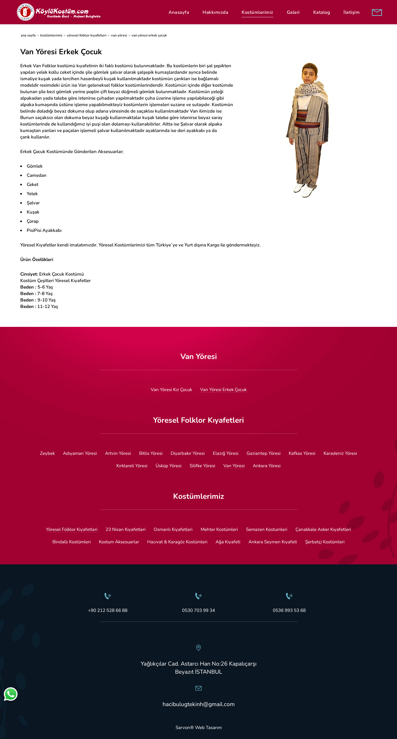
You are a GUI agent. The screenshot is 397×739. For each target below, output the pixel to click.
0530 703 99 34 (198, 610)
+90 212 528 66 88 (107, 610)
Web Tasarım (208, 727)
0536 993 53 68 (289, 610)
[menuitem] (179, 12)
